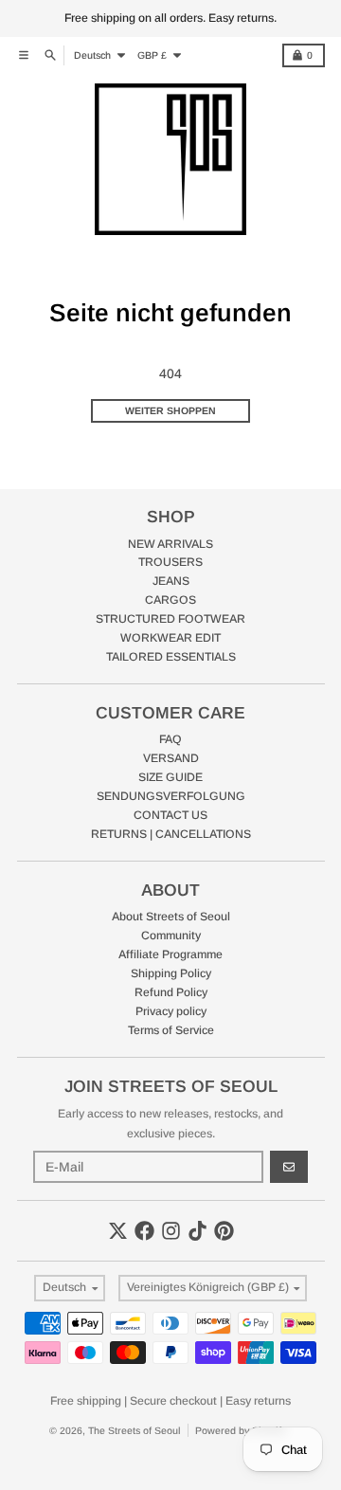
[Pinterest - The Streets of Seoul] (224, 1231)
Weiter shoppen (170, 410)
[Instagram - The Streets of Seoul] (171, 1231)
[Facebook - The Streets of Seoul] (144, 1231)
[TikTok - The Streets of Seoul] (197, 1231)
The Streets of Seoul (134, 1430)
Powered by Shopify (240, 1430)
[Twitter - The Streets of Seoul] (118, 1231)
